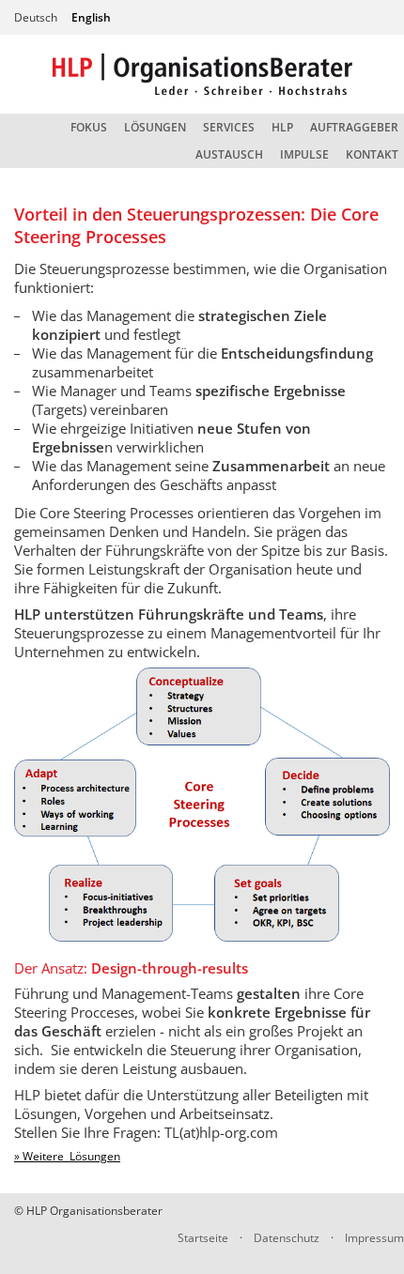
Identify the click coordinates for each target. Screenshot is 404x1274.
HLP (282, 127)
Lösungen (155, 127)
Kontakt (372, 154)
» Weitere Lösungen (67, 1156)
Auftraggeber (354, 127)
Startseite (203, 1238)
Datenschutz (286, 1238)
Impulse (304, 154)
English (91, 17)
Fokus (88, 127)
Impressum (374, 1238)
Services (229, 127)
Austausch (229, 154)
